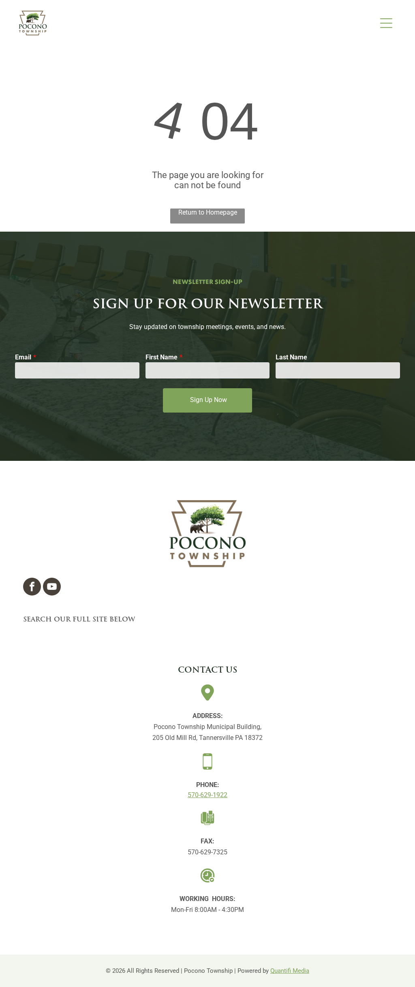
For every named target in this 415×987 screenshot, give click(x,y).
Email (23, 357)
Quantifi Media (289, 970)
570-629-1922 (207, 795)
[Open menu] (386, 23)
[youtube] (52, 588)
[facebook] (32, 588)
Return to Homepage (207, 212)
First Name (161, 357)
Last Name (291, 357)
